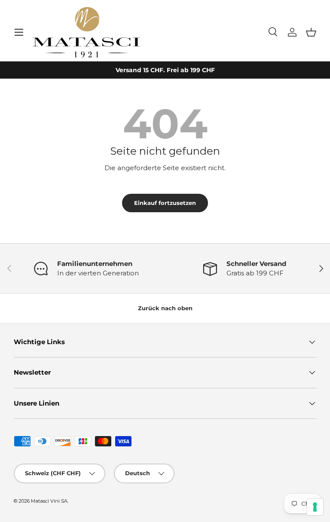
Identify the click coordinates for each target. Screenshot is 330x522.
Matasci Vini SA (49, 501)
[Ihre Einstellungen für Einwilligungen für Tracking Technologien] (315, 507)
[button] (311, 32)
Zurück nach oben (165, 308)
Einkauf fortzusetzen (165, 202)
